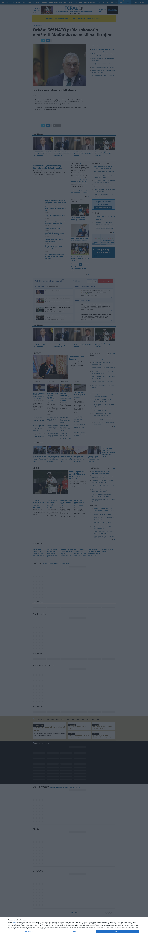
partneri (14, 922)
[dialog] (74, 926)
